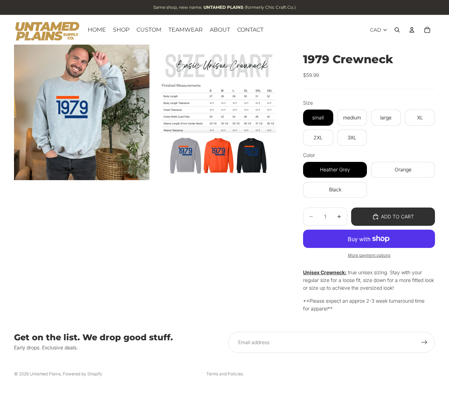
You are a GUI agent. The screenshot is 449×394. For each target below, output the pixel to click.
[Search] (397, 30)
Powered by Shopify (82, 373)
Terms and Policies (224, 373)
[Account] (412, 30)
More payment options (369, 255)
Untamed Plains (45, 373)
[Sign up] (424, 342)
